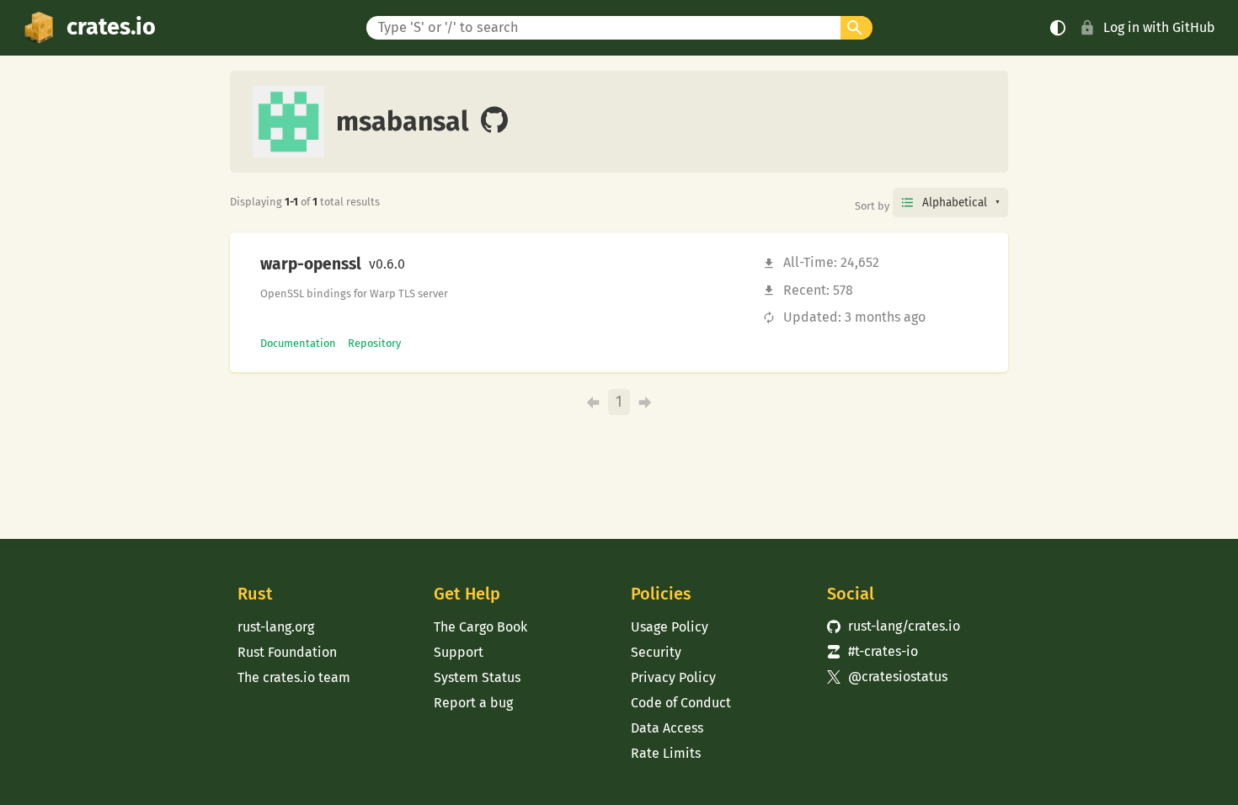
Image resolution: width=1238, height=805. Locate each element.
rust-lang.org (275, 627)
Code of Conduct (681, 703)
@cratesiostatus (887, 677)
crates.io (111, 26)
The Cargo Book (480, 627)
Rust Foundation (287, 652)
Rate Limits (666, 753)
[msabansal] (494, 121)
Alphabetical (954, 202)
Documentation (298, 343)
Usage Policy (669, 627)
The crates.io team (293, 677)
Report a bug (473, 703)
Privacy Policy (673, 677)
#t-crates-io (872, 651)
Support (458, 652)
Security (656, 652)
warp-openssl (310, 264)
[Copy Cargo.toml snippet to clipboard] (419, 264)
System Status (477, 677)
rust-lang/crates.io (893, 626)
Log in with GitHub (1159, 27)
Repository (374, 343)
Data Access (667, 728)
